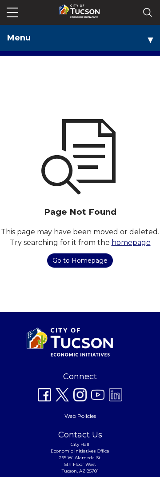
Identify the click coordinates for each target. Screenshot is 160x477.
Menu (19, 38)
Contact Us (80, 435)
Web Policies (80, 416)
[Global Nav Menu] (12, 12)
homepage (131, 242)
